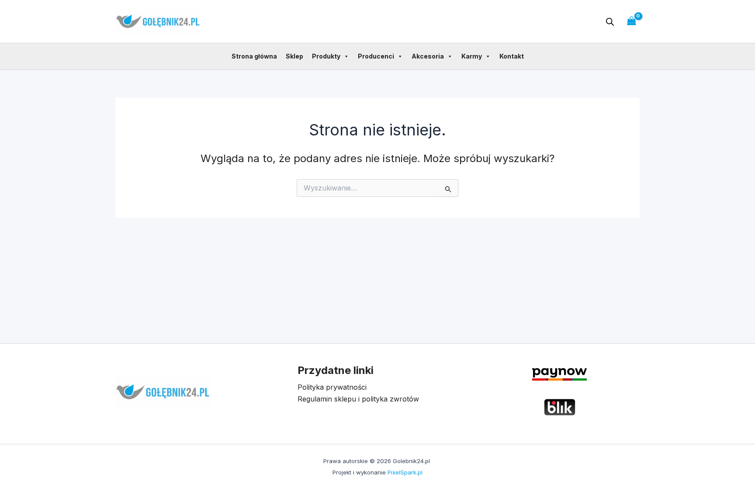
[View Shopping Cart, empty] (631, 21)
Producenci (376, 56)
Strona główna (254, 56)
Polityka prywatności (332, 387)
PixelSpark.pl (405, 472)
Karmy (471, 56)
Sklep (294, 56)
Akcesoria (428, 56)
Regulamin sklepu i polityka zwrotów (358, 399)
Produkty (326, 56)
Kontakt (511, 56)
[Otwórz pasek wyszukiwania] (610, 21)
